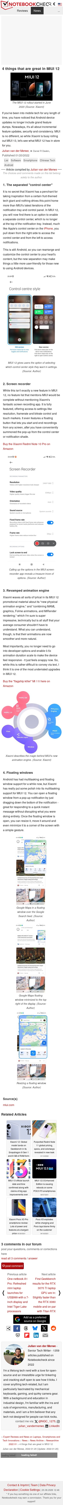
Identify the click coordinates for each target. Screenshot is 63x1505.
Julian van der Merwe (15, 151)
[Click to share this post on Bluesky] (35, 1328)
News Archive (37, 1440)
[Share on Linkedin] (36, 1335)
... (59, 11)
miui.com (8, 1105)
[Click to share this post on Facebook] (16, 1328)
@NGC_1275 (46, 1421)
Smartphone (30, 160)
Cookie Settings (30, 1490)
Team (34, 1485)
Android (8, 165)
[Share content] (8, 1328)
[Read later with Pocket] (17, 1335)
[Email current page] (45, 1335)
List (6, 160)
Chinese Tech (47, 160)
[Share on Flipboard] (27, 1335)
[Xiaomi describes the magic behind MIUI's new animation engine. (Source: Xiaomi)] (31, 722)
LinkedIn (54, 1426)
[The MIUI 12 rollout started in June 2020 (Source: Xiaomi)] (31, 87)
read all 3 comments (13, 1258)
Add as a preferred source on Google (34, 1319)
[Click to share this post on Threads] (26, 1328)
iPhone (48, 228)
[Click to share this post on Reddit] (53, 1328)
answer (32, 1258)
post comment (14, 1266)
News (37, 11)
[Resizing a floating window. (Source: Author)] (31, 1046)
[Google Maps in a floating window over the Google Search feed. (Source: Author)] (30, 871)
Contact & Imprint (18, 1485)
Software (16, 160)
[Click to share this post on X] (44, 1328)
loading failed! (9, 1455)
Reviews (22, 11)
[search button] (50, 4)
